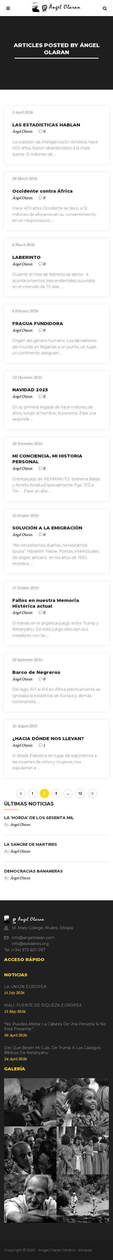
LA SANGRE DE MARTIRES (30, 844)
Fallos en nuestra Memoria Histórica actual (45, 603)
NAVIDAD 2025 (30, 389)
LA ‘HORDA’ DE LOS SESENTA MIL (39, 817)
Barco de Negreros (36, 672)
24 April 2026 (15, 1058)
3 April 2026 (22, 112)
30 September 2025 (27, 659)
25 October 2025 (25, 515)
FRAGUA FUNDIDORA (37, 323)
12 (80, 793)
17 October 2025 (25, 587)
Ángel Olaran (22, 131)
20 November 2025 (27, 443)
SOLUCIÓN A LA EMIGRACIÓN (47, 528)
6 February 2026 (25, 310)
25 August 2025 (25, 725)
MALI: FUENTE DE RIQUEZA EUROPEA (43, 1005)
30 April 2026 (15, 1035)
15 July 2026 (14, 992)
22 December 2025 (27, 377)
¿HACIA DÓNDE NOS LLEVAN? (48, 738)
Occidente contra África (42, 191)
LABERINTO (26, 257)
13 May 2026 (15, 1011)
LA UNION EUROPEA (25, 986)
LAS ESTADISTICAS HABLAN (46, 125)
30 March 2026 (24, 178)
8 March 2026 (23, 244)
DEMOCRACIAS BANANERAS (33, 871)
